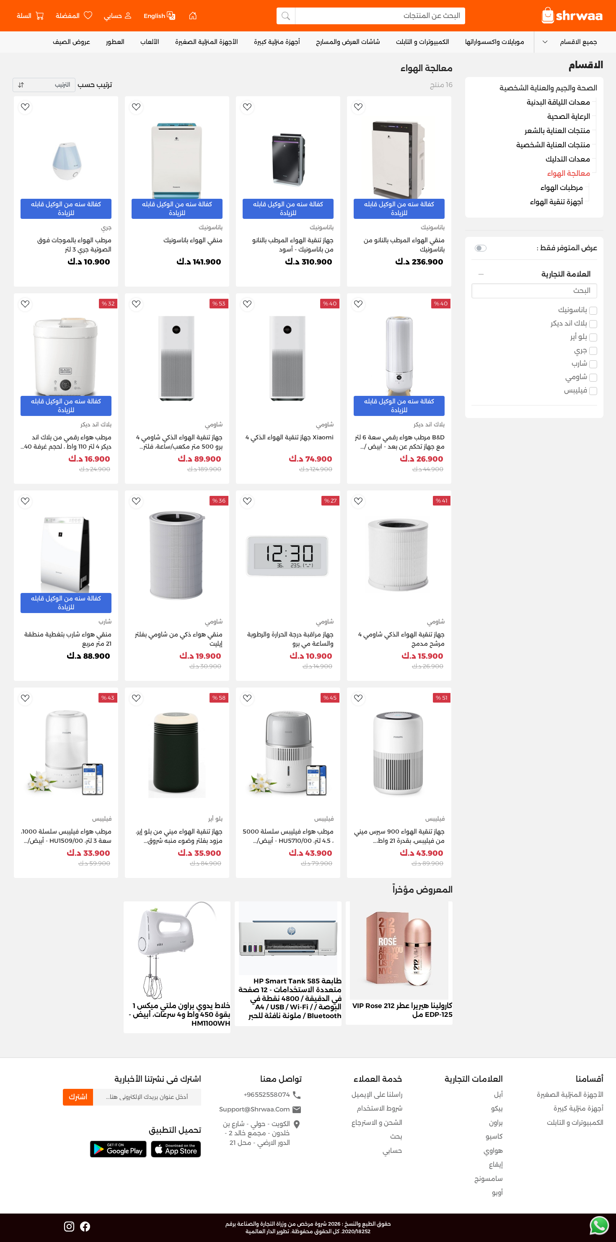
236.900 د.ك (419, 262)
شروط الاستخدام (379, 1108)
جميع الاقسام (578, 42)
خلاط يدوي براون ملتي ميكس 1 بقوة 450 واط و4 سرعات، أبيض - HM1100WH (179, 1014)
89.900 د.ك (199, 459)
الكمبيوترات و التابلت (422, 42)
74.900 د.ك (310, 459)
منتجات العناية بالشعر (557, 131)
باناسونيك (572, 310)
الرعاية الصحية (568, 117)
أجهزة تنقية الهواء (556, 202)
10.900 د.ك (88, 262)
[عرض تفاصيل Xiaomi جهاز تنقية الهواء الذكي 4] (288, 358)
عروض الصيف (71, 42)
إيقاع (496, 1164)
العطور (115, 42)
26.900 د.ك (421, 459)
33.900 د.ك (88, 853)
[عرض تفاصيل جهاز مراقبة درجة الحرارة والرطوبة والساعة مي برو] (288, 555)
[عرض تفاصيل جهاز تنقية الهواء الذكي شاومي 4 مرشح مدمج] (399, 555)
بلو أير (578, 337)
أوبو (497, 1192)
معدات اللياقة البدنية (558, 102)
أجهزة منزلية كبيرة (277, 42)
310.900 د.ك (308, 262)
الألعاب (149, 42)
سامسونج (488, 1179)
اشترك (78, 1097)
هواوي (493, 1151)
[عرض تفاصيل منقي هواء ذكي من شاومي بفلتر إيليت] (177, 555)
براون (496, 1123)
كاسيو (494, 1136)
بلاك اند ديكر (569, 323)
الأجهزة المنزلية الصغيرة (206, 42)
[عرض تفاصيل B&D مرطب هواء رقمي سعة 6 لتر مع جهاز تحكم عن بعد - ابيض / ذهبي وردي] (399, 358)
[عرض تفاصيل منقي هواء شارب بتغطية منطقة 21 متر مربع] (66, 555)
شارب (579, 363)
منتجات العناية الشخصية (553, 145)
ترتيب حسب (95, 85)
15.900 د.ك (422, 656)
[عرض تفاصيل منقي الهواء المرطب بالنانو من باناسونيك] (399, 161)
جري (580, 350)
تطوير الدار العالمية (267, 1231)
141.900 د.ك (198, 262)
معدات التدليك (568, 159)
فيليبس (575, 390)
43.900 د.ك (421, 853)
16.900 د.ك (89, 459)
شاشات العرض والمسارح (348, 42)
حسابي (392, 1151)
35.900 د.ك (199, 853)
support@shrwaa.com (260, 1110)
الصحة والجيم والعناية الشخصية (548, 88)
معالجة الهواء (568, 173)
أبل (498, 1094)
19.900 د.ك (200, 656)
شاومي (576, 377)
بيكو (497, 1108)
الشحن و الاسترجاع (377, 1123)
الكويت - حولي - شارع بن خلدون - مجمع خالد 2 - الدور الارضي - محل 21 (262, 1133)
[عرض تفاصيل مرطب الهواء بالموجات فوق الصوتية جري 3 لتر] (66, 161)
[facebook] (85, 1227)
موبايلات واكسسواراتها (494, 42)
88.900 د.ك (88, 656)
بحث (396, 1136)
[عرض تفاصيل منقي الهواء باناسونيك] (177, 161)
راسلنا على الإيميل (377, 1094)
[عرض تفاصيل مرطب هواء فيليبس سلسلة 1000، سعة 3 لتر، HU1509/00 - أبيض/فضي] (66, 752)
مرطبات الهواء (562, 188)
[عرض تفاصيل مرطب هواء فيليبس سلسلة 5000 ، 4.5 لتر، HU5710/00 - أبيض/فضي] (288, 752)
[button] (118, 15)
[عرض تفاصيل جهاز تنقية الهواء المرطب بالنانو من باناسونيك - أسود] (288, 161)
